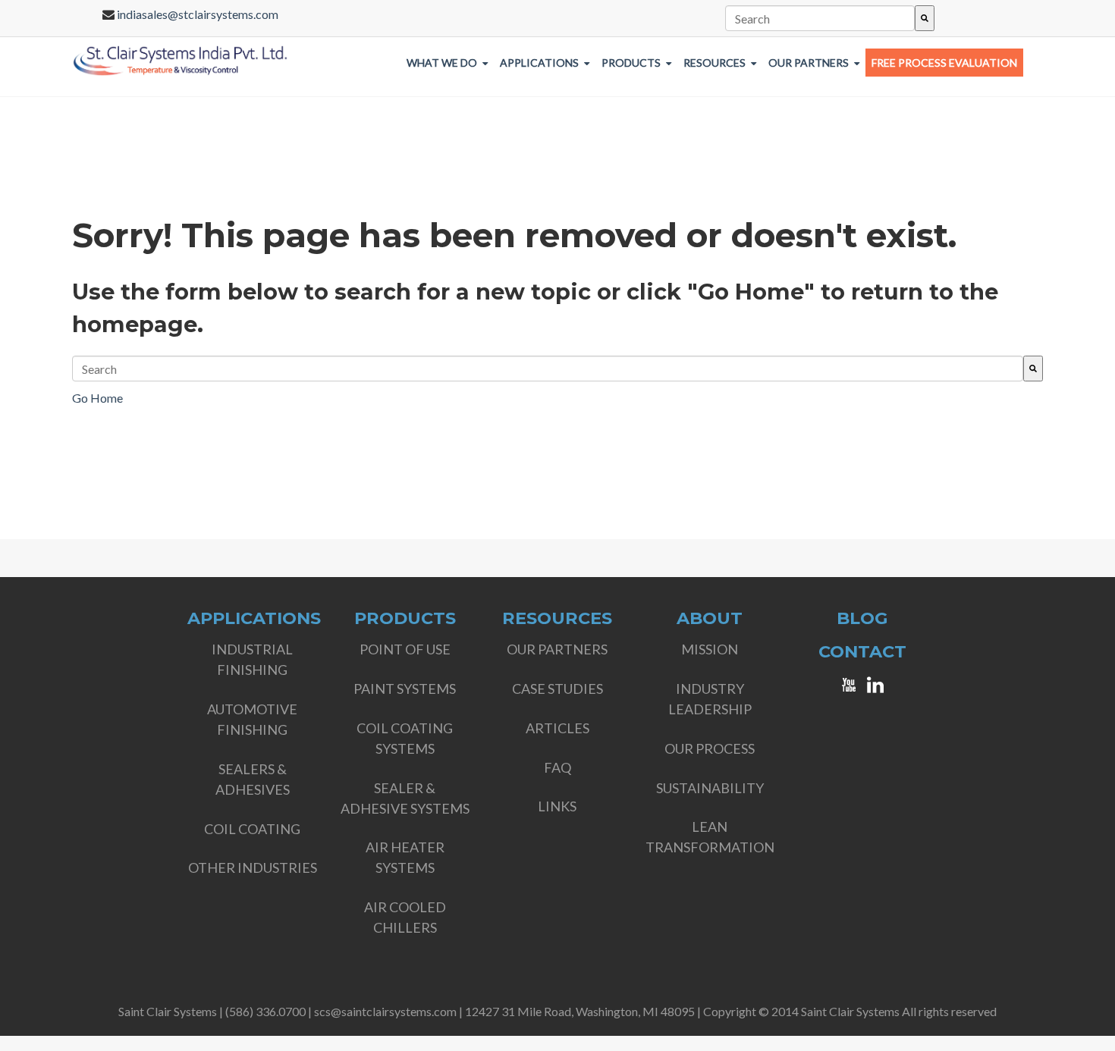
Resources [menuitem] (714, 62)
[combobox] (820, 18)
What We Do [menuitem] (442, 62)
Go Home (97, 398)
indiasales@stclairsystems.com (197, 14)
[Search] (924, 18)
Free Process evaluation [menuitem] (944, 62)
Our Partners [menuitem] (808, 62)
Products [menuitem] (631, 62)
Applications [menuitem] (539, 62)
